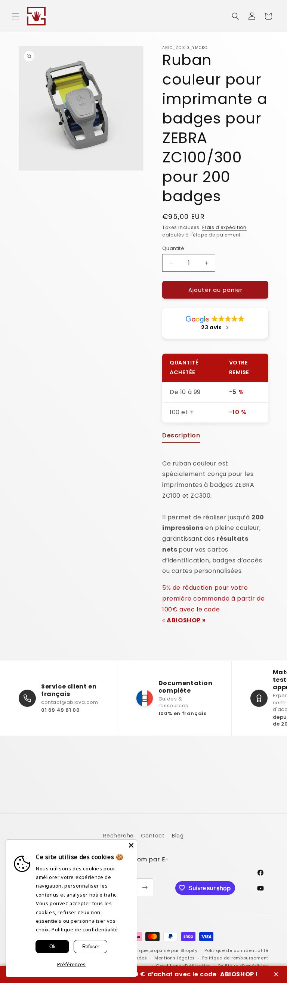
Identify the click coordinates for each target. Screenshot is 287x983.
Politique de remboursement (235, 958)
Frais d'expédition (224, 227)
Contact (152, 835)
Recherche (118, 835)
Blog (177, 835)
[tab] (181, 437)
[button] (15, 16)
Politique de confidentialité (236, 950)
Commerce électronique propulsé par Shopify (144, 950)
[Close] (131, 845)
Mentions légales (174, 958)
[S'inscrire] (144, 887)
